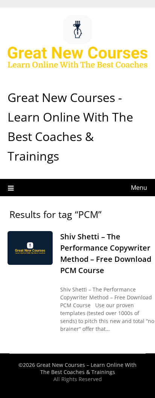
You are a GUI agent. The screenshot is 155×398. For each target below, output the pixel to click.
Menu (139, 187)
